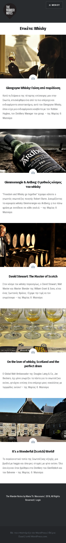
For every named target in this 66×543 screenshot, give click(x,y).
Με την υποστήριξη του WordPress (28, 532)
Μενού (56, 5)
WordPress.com (39, 536)
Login (38, 500)
